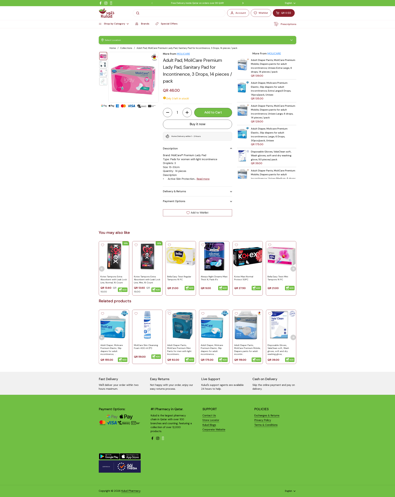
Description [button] (170, 148)
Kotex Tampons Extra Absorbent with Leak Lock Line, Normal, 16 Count (113, 279)
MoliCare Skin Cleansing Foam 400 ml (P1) (146, 346)
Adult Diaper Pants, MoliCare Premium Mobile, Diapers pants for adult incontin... (247, 349)
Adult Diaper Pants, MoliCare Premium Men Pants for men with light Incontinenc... (179, 349)
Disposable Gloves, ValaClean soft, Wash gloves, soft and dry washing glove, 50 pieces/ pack (271, 155)
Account (240, 12)
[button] (167, 112)
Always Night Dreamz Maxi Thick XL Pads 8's (214, 278)
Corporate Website (213, 429)
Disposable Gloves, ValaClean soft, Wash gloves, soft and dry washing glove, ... (278, 349)
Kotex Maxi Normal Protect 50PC (243, 278)
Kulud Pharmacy (130, 491)
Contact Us (209, 415)
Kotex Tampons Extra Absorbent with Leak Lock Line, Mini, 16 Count (147, 279)
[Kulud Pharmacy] (106, 13)
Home (113, 48)
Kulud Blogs (209, 425)
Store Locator (210, 420)
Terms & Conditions (266, 425)
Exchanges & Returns (266, 415)
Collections (126, 48)
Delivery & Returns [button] (174, 191)
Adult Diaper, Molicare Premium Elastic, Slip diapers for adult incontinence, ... (111, 349)
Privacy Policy (262, 420)
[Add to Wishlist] (102, 245)
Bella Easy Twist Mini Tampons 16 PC (278, 278)
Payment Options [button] (174, 201)
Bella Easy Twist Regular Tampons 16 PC (179, 278)
